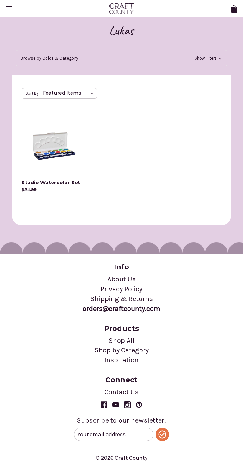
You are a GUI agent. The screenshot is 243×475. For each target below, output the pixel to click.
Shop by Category (121, 350)
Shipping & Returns (121, 299)
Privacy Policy (121, 289)
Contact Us (121, 392)
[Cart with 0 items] (234, 9)
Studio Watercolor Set (51, 182)
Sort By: (32, 93)
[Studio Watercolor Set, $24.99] (52, 145)
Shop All (121, 341)
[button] (121, 58)
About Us (121, 279)
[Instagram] (127, 404)
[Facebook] (104, 404)
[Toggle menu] (8, 8)
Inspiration (121, 360)
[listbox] (69, 93)
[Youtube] (115, 404)
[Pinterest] (139, 404)
